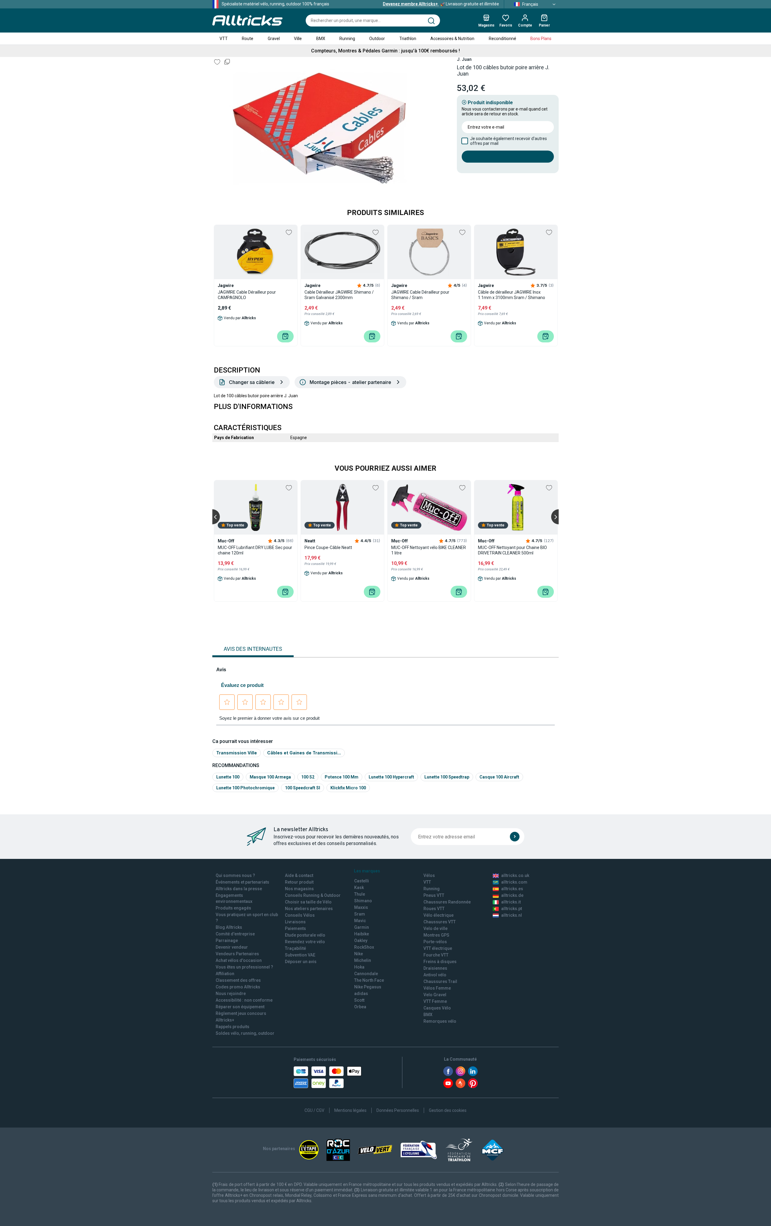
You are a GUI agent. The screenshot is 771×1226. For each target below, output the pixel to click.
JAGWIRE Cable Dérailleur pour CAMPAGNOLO (247, 295)
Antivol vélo (434, 974)
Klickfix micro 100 (348, 787)
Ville (298, 38)
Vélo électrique (438, 915)
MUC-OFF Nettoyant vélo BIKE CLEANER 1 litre (428, 550)
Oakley (360, 940)
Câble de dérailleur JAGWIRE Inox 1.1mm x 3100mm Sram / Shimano (511, 295)
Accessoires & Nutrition (452, 38)
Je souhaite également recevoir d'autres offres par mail (508, 141)
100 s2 (307, 777)
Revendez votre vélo (305, 941)
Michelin (362, 960)
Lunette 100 (227, 777)
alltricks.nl (511, 915)
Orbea (360, 1006)
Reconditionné (502, 38)
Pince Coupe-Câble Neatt (328, 547)
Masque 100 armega (270, 777)
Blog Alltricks (229, 927)
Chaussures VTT (439, 921)
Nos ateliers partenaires (309, 908)
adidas (361, 993)
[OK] (515, 836)
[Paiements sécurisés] (327, 1077)
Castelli (361, 880)
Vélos (429, 875)
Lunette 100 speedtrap (446, 777)
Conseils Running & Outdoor (313, 895)
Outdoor (377, 38)
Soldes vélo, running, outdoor (245, 1033)
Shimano (363, 900)
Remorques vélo (439, 1021)
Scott (359, 1000)
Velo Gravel (434, 994)
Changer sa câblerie (252, 382)
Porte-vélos (435, 941)
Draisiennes (435, 968)
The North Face (369, 980)
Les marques (367, 871)
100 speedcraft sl (302, 787)
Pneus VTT (433, 895)
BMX (320, 38)
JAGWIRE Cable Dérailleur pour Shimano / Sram (420, 295)
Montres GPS (436, 935)
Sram (359, 914)
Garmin (361, 927)
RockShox (364, 947)
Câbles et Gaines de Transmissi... (304, 752)
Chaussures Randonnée (447, 902)
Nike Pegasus (367, 986)
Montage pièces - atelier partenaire (350, 382)
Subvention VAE (300, 955)
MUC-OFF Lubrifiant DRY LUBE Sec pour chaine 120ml (255, 550)
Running (347, 38)
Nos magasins (299, 888)
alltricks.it (511, 902)
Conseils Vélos (300, 915)
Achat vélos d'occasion (239, 960)
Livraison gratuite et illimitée (441, 4)
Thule (359, 894)
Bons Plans (540, 38)
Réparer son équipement (240, 1006)
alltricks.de (512, 895)
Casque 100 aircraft (499, 777)
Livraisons (295, 921)
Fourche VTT (435, 955)
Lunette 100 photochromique (245, 787)
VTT (224, 38)
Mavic (360, 920)
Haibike (361, 933)
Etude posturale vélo (305, 935)
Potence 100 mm (341, 777)
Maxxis (361, 907)
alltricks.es (512, 888)
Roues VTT (434, 908)
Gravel (274, 38)
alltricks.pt (511, 908)
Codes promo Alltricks (238, 986)
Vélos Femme (437, 988)
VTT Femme (435, 1001)
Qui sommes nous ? (235, 875)
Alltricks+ (225, 1020)
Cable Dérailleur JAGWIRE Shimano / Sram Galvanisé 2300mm (339, 295)
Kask (359, 887)
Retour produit (299, 882)
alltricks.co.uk (515, 875)
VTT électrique (437, 948)
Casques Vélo (437, 1008)
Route (247, 38)
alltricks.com (514, 882)
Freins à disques (440, 961)
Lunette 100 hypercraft (391, 777)
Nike (358, 953)
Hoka (359, 967)
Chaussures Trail (440, 981)
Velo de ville (435, 928)
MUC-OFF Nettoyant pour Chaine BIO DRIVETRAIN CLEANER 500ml (512, 550)
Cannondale (366, 973)
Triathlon (407, 38)
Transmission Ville (236, 752)
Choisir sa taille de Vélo (308, 902)
